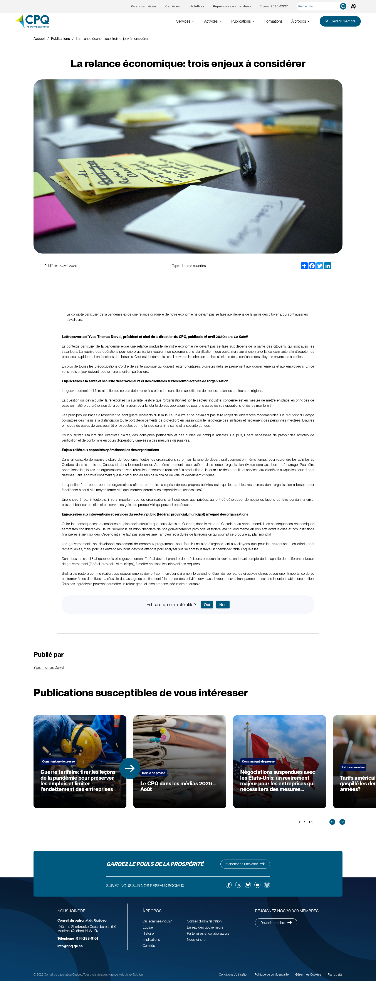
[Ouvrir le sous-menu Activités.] (220, 21)
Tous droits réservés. (95, 974)
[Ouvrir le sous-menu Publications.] (253, 21)
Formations (273, 21)
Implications (151, 939)
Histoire (148, 933)
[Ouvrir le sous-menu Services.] (193, 21)
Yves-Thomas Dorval (49, 668)
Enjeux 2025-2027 (274, 6)
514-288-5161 (77, 938)
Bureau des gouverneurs (205, 927)
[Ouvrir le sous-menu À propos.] (308, 21)
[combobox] (322, 6)
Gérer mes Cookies (308, 974)
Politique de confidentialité (272, 974)
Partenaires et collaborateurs (208, 933)
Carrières (172, 6)
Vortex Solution (134, 974)
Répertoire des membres (232, 6)
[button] (129, 768)
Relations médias (144, 6)
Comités (149, 946)
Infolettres (196, 6)
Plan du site (335, 974)
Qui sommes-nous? (157, 921)
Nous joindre (196, 939)
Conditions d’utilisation (233, 974)
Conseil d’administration (204, 921)
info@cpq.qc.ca (70, 946)
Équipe (148, 927)
